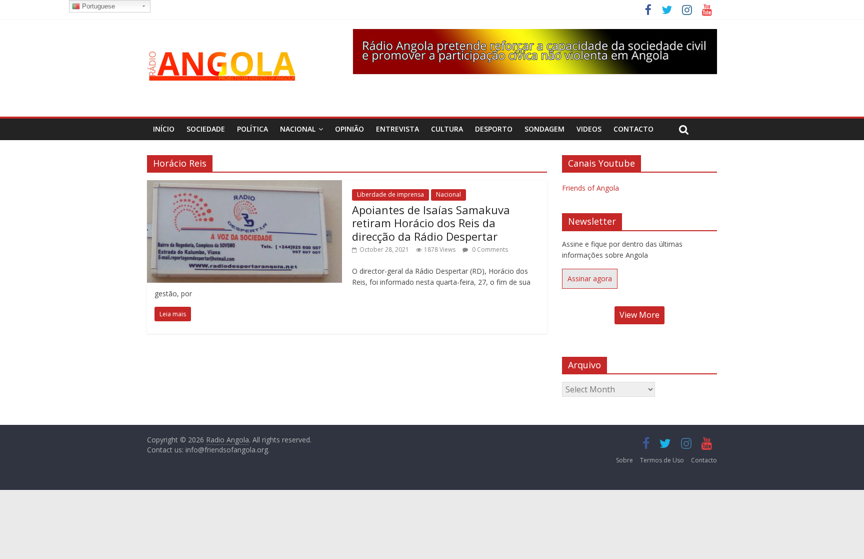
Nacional (298, 129)
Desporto (493, 129)
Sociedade (205, 129)
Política (252, 129)
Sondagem (544, 129)
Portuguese (97, 6)
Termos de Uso (662, 460)
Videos (589, 129)
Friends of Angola (590, 188)
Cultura (447, 129)
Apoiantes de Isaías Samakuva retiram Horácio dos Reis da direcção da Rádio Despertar (431, 223)
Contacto (634, 129)
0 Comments (489, 249)
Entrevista (397, 129)
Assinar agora (590, 278)
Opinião (349, 129)
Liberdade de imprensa (390, 194)
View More (640, 314)
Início (163, 129)
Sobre (624, 460)
